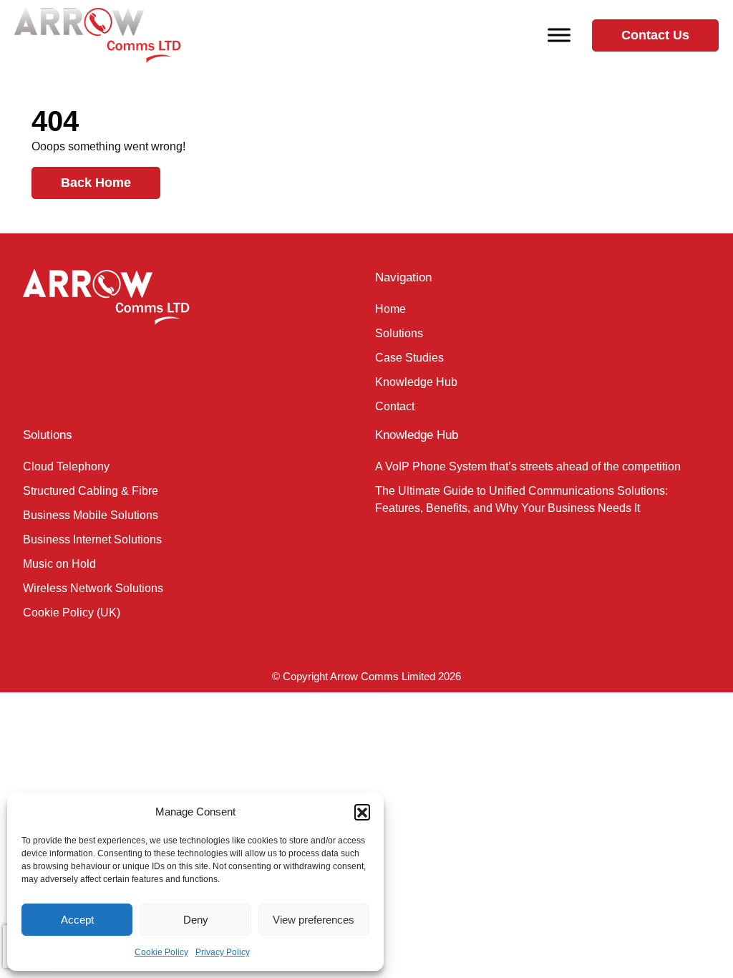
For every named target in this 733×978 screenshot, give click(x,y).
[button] (362, 812)
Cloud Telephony (66, 466)
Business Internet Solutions (92, 539)
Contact (394, 406)
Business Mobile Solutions (90, 515)
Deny (195, 920)
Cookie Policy (161, 952)
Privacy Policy (222, 952)
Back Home (96, 182)
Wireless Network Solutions (93, 588)
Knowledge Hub (416, 382)
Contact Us (655, 35)
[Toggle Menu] (559, 35)
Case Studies (409, 358)
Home (390, 309)
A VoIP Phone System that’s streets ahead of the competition (528, 466)
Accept (77, 920)
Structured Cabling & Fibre (90, 491)
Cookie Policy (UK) (71, 612)
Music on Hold (59, 564)
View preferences (313, 920)
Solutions (399, 333)
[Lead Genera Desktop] (97, 34)
